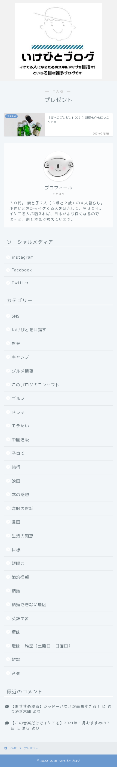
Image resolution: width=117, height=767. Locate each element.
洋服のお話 (22, 508)
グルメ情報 (22, 371)
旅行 (16, 467)
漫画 (16, 522)
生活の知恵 (22, 536)
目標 (16, 550)
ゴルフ (18, 398)
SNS (16, 316)
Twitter (20, 283)
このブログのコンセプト (36, 385)
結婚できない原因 (29, 605)
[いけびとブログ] (58, 77)
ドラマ (18, 412)
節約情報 (20, 577)
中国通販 (20, 440)
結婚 (16, 591)
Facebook (22, 270)
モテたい (20, 426)
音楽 (16, 673)
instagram (23, 257)
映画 (16, 481)
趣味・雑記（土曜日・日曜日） (42, 646)
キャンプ (20, 357)
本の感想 (20, 494)
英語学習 (20, 618)
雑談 (16, 659)
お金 (16, 343)
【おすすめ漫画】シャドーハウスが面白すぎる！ (56, 706)
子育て (18, 453)
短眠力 (18, 563)
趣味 (16, 632)
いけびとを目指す (29, 330)
